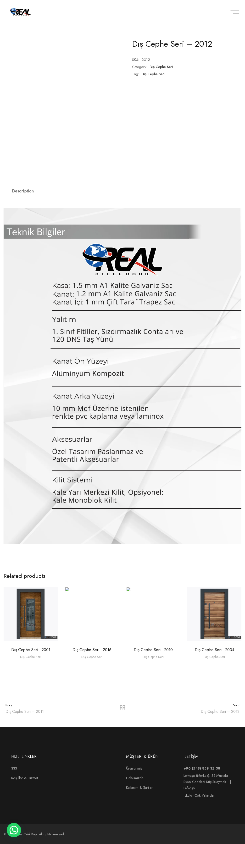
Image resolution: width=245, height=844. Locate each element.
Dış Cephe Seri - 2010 (153, 650)
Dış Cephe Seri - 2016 (91, 650)
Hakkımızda (135, 778)
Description (23, 191)
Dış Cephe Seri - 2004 (214, 650)
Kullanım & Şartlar (139, 787)
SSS (14, 768)
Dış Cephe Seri (161, 66)
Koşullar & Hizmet (24, 778)
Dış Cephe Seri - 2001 (30, 650)
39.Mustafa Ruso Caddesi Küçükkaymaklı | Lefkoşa (207, 782)
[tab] (23, 191)
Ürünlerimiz (134, 768)
